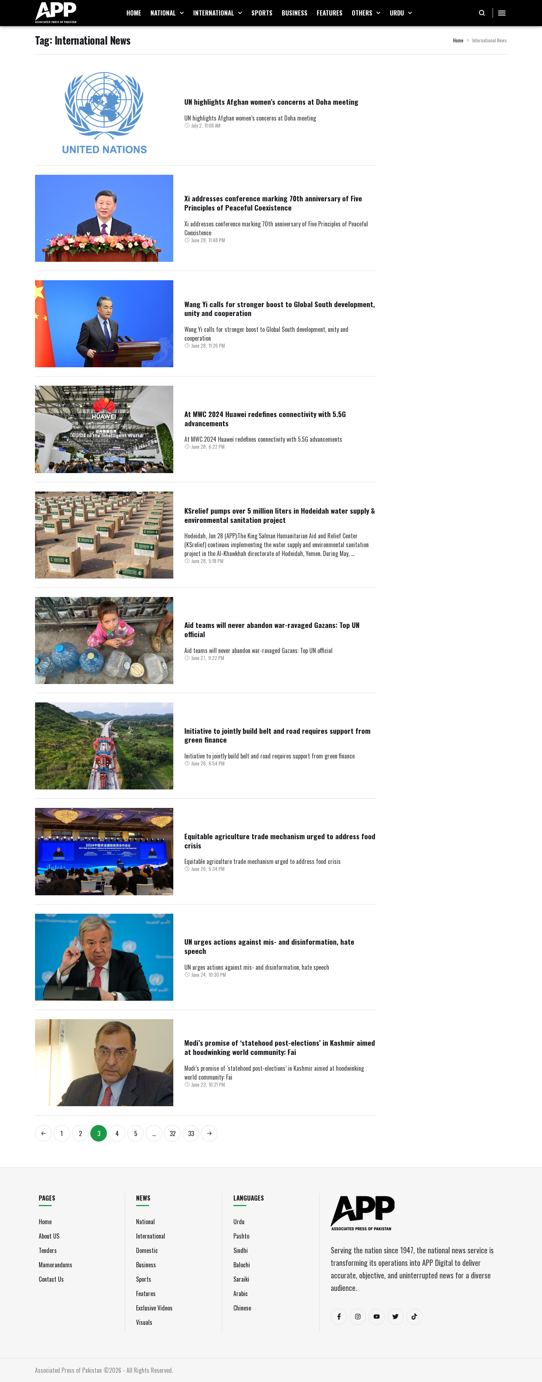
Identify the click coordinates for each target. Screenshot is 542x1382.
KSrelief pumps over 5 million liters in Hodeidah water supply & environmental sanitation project (279, 515)
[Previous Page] (43, 1133)
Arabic (240, 1293)
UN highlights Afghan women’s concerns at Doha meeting (271, 101)
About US (49, 1236)
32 (173, 1133)
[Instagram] (358, 1317)
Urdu (238, 1221)
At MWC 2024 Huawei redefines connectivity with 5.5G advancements (265, 418)
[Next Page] (209, 1133)
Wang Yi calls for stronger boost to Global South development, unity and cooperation (279, 308)
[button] (182, 13)
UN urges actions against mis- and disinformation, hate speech (269, 946)
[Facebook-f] (339, 1317)
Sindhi (240, 1250)
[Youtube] (376, 1317)
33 (191, 1133)
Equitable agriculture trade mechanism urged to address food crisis (279, 840)
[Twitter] (396, 1317)
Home (458, 40)
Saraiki (241, 1279)
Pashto (241, 1236)
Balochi (241, 1264)
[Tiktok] (414, 1317)
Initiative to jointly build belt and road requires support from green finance (277, 735)
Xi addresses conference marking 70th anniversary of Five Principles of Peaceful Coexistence (273, 202)
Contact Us (51, 1279)
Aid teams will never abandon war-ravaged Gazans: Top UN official (271, 629)
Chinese (242, 1307)
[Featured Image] (104, 112)
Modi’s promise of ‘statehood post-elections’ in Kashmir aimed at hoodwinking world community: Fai (279, 1047)
